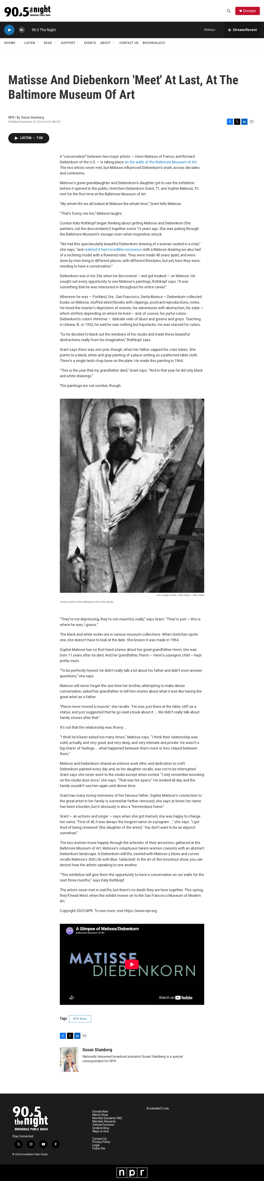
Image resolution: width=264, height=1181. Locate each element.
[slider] (28, 30)
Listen (29, 43)
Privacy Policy (101, 1141)
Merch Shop (100, 1114)
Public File (98, 1148)
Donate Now (100, 1111)
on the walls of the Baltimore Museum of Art (161, 162)
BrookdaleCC (154, 43)
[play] (9, 30)
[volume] (21, 30)
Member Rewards (104, 1121)
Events (90, 43)
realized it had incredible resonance (113, 249)
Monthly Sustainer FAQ (107, 1118)
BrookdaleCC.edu (158, 1108)
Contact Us (129, 43)
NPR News (80, 1018)
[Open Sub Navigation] (18, 43)
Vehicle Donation (103, 1124)
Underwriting (100, 1128)
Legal (95, 1145)
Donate (249, 11)
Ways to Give (100, 1131)
